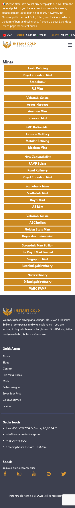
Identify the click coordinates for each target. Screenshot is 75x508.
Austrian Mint (37, 111)
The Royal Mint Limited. (37, 252)
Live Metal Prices (12, 375)
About (6, 356)
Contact (7, 368)
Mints (6, 381)
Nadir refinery (38, 275)
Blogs (6, 362)
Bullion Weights (11, 387)
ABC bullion (37, 223)
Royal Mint (37, 200)
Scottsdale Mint (37, 193)
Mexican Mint (37, 148)
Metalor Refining (37, 141)
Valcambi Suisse (37, 98)
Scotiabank (38, 82)
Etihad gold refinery (38, 282)
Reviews (7, 406)
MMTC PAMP (37, 288)
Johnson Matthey (37, 134)
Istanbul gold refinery (37, 266)
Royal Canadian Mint (37, 75)
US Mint (37, 89)
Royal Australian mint (37, 236)
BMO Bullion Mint (38, 127)
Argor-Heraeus (37, 105)
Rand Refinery (37, 170)
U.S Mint (37, 207)
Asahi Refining (37, 68)
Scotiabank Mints (37, 186)
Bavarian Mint (37, 118)
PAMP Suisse (37, 164)
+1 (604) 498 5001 (16, 440)
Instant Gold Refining (21, 495)
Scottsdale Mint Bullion (37, 245)
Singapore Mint (37, 259)
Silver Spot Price (12, 393)
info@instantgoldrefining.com (23, 434)
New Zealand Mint (38, 157)
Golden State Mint (37, 229)
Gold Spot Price (12, 399)
